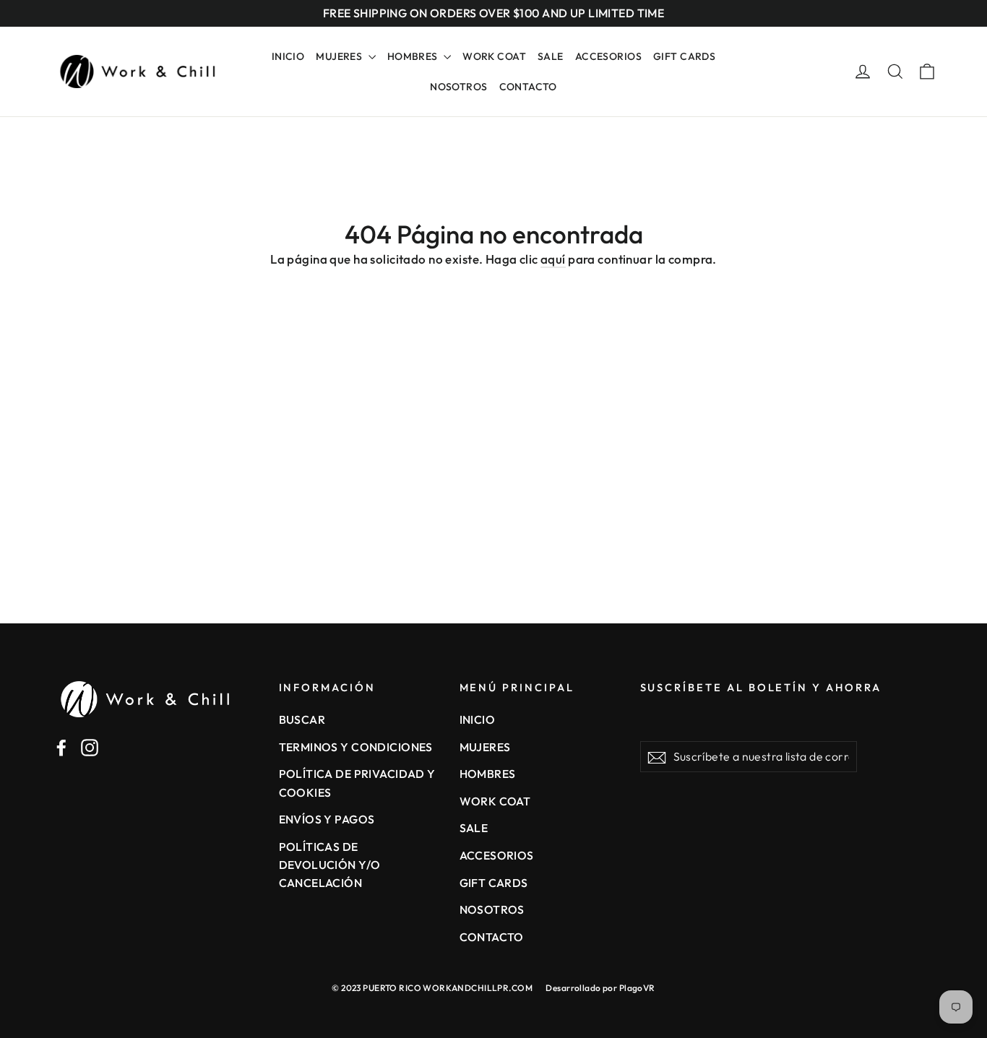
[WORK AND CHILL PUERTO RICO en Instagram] (89, 746)
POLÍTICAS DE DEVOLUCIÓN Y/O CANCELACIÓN (330, 865)
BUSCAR (302, 719)
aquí (553, 259)
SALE (551, 56)
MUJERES (340, 56)
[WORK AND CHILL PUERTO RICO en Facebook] (61, 746)
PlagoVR (637, 987)
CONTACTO (528, 86)
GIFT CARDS (684, 56)
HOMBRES (413, 56)
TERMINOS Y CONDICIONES (356, 747)
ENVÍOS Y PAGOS (327, 819)
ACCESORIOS (608, 56)
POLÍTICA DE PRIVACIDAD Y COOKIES (357, 782)
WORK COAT (494, 56)
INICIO (288, 56)
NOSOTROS (458, 86)
